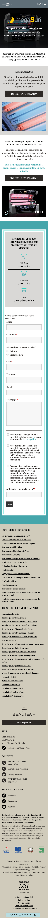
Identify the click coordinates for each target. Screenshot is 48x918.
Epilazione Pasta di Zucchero (14, 566)
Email (10, 387)
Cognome (11, 334)
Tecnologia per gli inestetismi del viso (18, 669)
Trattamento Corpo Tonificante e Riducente (20, 558)
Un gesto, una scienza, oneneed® (16, 536)
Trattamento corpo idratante (14, 588)
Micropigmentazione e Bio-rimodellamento (20, 673)
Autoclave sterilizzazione (12, 680)
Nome (10, 321)
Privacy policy (29, 439)
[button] (41, 4)
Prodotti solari (8, 570)
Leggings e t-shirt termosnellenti (16, 573)
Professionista (16, 355)
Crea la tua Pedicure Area (12, 696)
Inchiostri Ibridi (9, 677)
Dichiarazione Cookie (24, 905)
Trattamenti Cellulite (11, 554)
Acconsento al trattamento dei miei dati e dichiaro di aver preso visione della (25, 436)
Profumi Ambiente (9, 581)
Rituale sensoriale (9, 585)
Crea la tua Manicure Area (13, 692)
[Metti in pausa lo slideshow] (5, 212)
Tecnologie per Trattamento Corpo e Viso (19, 636)
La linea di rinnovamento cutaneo (16, 539)
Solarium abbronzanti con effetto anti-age (20, 625)
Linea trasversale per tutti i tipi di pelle (18, 543)
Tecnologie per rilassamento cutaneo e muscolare (23, 644)
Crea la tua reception (11, 684)
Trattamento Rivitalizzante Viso (15, 551)
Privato (13, 351)
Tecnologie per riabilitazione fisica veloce (19, 621)
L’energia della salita (10, 614)
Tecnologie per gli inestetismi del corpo (19, 651)
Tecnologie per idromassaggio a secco (18, 633)
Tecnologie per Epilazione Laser (15, 648)
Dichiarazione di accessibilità (24, 908)
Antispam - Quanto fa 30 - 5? (20, 488)
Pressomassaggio (9, 640)
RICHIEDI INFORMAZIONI (24, 93)
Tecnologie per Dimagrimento (14, 618)
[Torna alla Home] (7, 4)
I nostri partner (24, 722)
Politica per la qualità (24, 897)
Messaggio (12, 399)
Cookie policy (24, 903)
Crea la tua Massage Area (12, 688)
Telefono (11, 374)
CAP (9, 361)
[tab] (34, 212)
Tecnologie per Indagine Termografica (18, 655)
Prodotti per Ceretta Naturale (14, 562)
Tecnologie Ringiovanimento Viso (16, 665)
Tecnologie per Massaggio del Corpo (17, 629)
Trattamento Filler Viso (12, 547)
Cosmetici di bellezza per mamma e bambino (21, 577)
